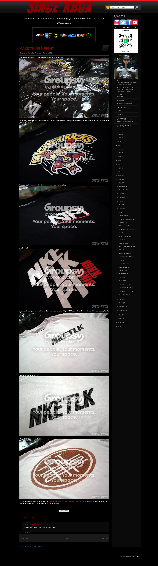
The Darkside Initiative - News (126, 88)
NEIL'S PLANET (123, 270)
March (121, 303)
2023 (119, 141)
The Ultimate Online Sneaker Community (41, 185)
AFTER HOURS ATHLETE (126, 219)
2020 (119, 153)
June (120, 208)
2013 (119, 179)
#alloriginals (122, 250)
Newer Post (24, 538)
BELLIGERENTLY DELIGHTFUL (128, 229)
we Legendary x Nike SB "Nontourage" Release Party (68, 501)
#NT (67, 20)
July (120, 205)
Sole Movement (121, 81)
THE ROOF (122, 277)
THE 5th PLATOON (124, 284)
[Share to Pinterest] (68, 511)
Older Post (104, 538)
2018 (119, 160)
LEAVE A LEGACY (124, 263)
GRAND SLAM (123, 222)
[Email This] (60, 511)
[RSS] (108, 7)
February (121, 306)
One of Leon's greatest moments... (126, 126)
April (120, 299)
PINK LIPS (122, 260)
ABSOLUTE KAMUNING (126, 253)
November (122, 190)
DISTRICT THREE (124, 215)
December (122, 186)
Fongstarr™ (120, 114)
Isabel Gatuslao (121, 95)
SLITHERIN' (122, 281)
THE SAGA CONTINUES (126, 291)
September (122, 197)
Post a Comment (24, 532)
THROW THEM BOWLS (126, 287)
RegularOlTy (120, 100)
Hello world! (120, 96)
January (121, 310)
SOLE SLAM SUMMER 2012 (127, 246)
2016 (119, 168)
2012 (119, 183)
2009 (119, 322)
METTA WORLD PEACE (126, 257)
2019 (119, 156)
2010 (119, 318)
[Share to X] (64, 511)
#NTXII (94, 311)
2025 (119, 134)
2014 (119, 175)
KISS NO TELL (123, 232)
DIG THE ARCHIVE (124, 226)
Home (66, 538)
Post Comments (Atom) (35, 546)
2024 (119, 138)
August (121, 201)
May (120, 212)
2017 (119, 164)
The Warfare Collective (124, 125)
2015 (119, 171)
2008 (119, 326)
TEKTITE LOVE (123, 274)
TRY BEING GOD (124, 239)
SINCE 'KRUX (135, 556)
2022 (119, 145)
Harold (27, 524)
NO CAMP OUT (123, 243)
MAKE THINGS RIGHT (36, 48)
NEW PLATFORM (124, 267)
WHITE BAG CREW (124, 294)
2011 (119, 315)
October (121, 193)
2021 (119, 149)
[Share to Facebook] (66, 511)
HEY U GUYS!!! (121, 118)
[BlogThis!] (62, 511)
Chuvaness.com (122, 107)
